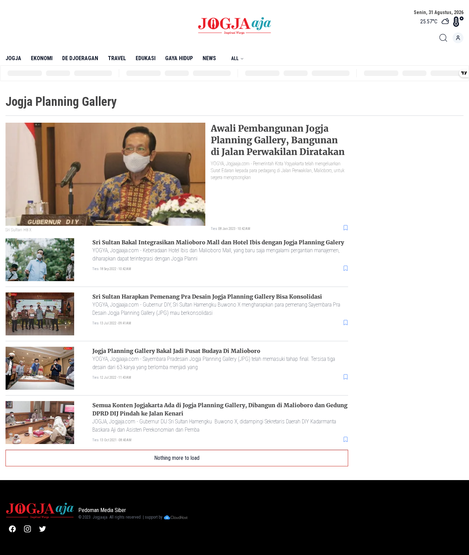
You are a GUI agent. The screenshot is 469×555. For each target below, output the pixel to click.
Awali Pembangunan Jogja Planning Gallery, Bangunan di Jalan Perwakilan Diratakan (278, 140)
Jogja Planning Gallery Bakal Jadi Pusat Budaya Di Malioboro (176, 350)
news (209, 58)
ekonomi (42, 58)
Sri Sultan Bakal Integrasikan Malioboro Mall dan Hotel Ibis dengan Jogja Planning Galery (218, 242)
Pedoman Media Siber (102, 510)
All (235, 58)
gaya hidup (179, 58)
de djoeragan (80, 58)
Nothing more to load (176, 458)
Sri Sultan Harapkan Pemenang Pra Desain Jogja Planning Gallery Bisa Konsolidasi (207, 296)
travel (117, 58)
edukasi (146, 58)
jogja (13, 58)
